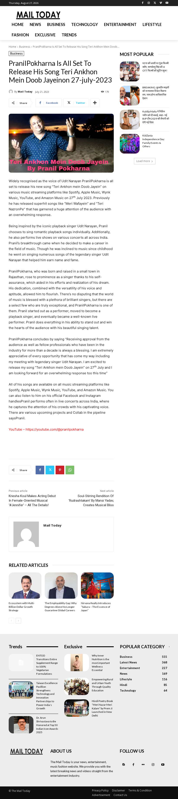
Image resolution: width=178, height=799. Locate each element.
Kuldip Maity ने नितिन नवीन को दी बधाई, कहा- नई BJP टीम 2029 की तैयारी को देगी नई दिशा (155, 117)
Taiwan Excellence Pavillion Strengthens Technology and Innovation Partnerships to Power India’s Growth (47, 695)
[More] (94, 103)
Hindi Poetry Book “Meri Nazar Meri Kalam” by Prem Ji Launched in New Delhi (102, 708)
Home (12, 47)
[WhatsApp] (70, 470)
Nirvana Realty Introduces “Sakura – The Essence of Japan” (96, 606)
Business (24, 47)
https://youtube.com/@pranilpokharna (55, 429)
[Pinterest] (60, 470)
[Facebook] (142, 3)
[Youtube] (166, 3)
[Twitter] (154, 3)
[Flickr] (143, 764)
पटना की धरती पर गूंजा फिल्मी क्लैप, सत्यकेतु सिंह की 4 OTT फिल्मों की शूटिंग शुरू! (155, 67)
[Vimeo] (160, 3)
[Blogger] (123, 764)
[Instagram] (148, 3)
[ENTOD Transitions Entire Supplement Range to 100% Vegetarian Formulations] (21, 662)
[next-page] (18, 621)
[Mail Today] (11, 91)
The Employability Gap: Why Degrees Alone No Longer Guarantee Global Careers (61, 606)
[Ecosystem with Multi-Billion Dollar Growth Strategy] (25, 585)
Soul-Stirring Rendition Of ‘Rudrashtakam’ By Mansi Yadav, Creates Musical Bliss (91, 500)
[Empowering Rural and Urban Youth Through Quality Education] (76, 686)
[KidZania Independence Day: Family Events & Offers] (130, 144)
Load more (143, 161)
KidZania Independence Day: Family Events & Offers (153, 141)
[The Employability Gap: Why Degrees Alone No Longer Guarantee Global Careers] (61, 585)
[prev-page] (11, 621)
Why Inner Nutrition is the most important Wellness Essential (101, 663)
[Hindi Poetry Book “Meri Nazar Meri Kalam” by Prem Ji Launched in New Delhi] (76, 708)
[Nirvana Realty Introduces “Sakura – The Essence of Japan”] (97, 585)
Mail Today (25, 91)
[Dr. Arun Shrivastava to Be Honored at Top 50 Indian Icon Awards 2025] (21, 724)
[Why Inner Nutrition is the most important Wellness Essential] (76, 662)
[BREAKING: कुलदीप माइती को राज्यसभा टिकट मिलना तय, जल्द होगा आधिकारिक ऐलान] (130, 95)
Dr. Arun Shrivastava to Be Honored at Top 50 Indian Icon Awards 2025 (47, 725)
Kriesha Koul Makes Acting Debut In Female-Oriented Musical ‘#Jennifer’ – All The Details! (32, 500)
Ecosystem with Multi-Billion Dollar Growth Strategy (22, 606)
